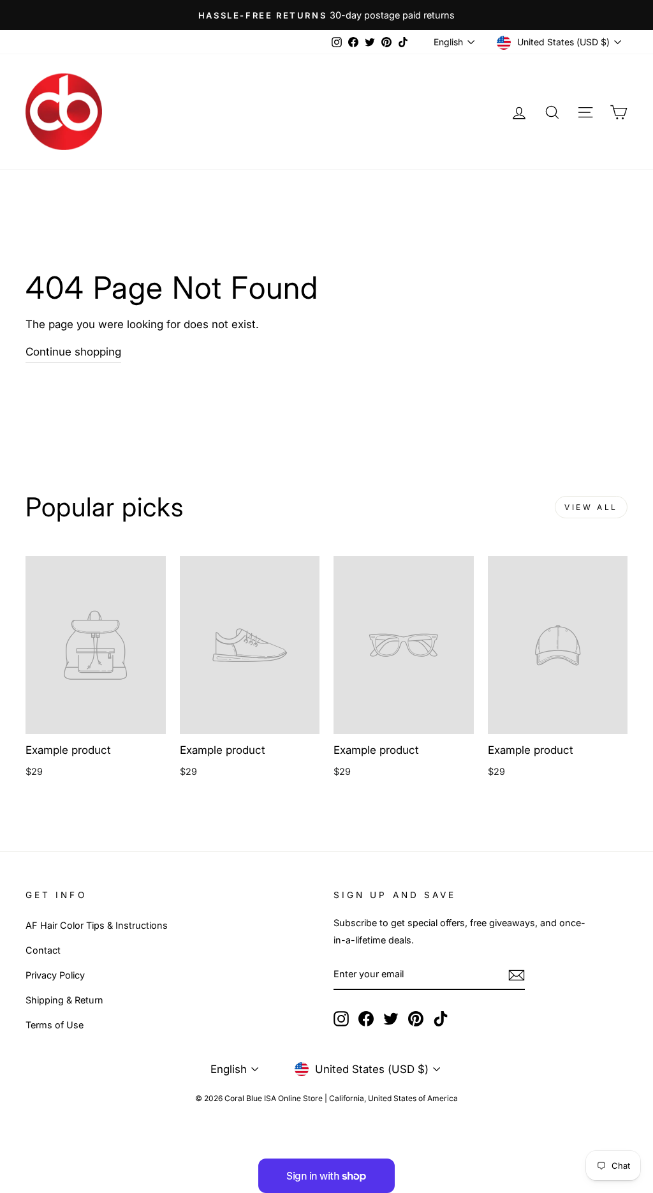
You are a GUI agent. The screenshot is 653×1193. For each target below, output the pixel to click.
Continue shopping (73, 351)
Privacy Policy (55, 975)
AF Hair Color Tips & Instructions (97, 925)
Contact (43, 950)
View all (591, 507)
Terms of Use (55, 1024)
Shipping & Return (64, 999)
